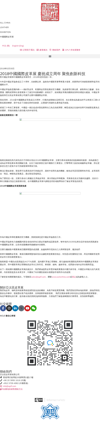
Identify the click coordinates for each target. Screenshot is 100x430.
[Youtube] (27, 308)
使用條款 (4, 425)
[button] (50, 56)
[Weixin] (33, 308)
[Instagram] (9, 308)
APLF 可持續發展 (27, 425)
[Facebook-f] (3, 308)
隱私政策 (14, 425)
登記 (74, 277)
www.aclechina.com (61, 277)
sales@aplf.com (38, 277)
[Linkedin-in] (15, 308)
